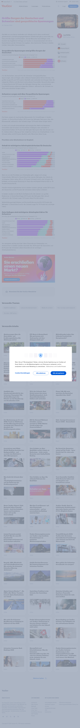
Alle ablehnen (41, 373)
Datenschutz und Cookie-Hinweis (56, 366)
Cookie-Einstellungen (22, 373)
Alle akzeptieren (58, 373)
